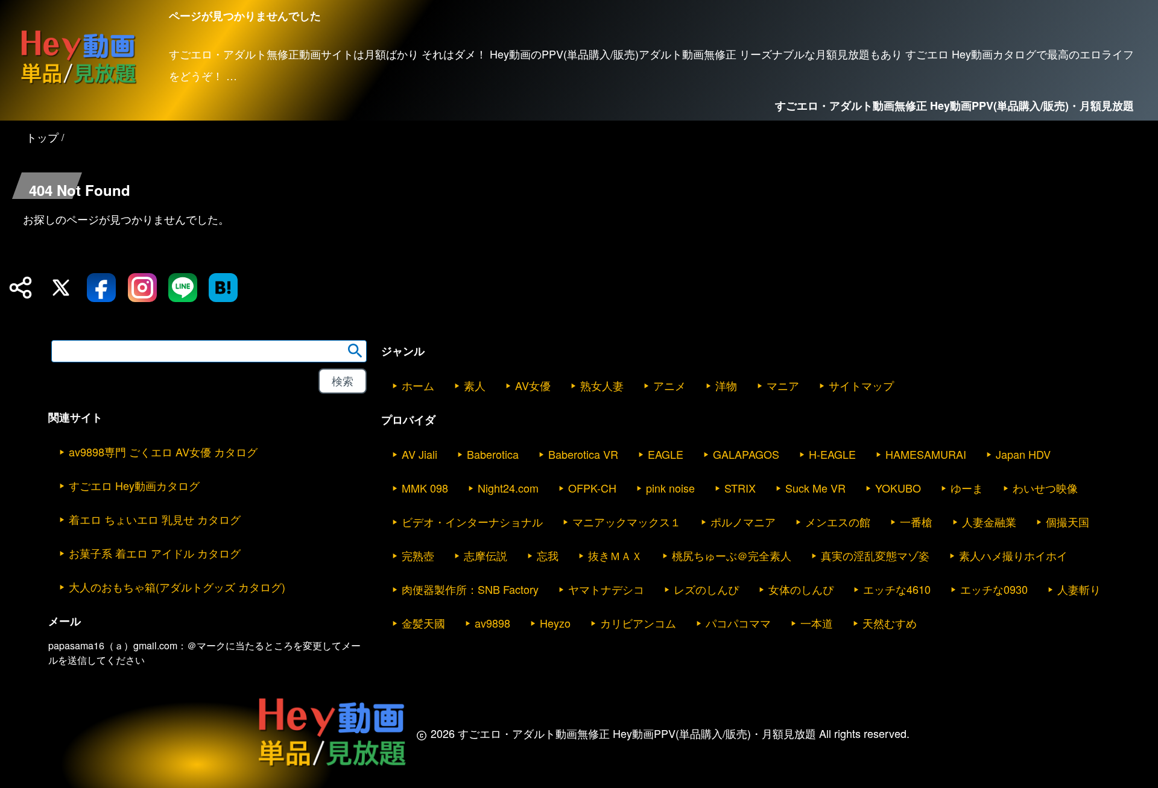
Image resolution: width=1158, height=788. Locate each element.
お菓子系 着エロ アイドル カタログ (155, 553)
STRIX (740, 488)
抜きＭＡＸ (615, 555)
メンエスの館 (837, 521)
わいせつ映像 (1045, 488)
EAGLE (665, 454)
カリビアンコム (638, 623)
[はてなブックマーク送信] (223, 287)
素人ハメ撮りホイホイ (1013, 555)
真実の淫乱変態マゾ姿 (875, 555)
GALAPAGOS (746, 454)
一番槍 (916, 521)
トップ (42, 137)
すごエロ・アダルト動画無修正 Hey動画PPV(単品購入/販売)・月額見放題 (954, 105)
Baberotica (493, 454)
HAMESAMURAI (925, 454)
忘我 (547, 555)
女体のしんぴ (801, 589)
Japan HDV (1023, 454)
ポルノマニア (743, 521)
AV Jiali (419, 454)
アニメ (669, 385)
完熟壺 (418, 555)
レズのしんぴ (706, 589)
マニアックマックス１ (626, 521)
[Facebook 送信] (101, 287)
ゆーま (967, 488)
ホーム (418, 385)
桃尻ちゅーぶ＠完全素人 (731, 555)
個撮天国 (1067, 521)
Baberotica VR (583, 454)
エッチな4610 (897, 589)
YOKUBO (898, 488)
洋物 (726, 385)
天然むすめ (889, 623)
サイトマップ (861, 385)
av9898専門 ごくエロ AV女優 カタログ (163, 451)
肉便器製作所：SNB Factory (470, 589)
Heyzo (555, 623)
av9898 (492, 623)
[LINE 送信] (182, 287)
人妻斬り (1079, 589)
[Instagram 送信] (142, 287)
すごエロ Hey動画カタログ (134, 485)
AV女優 (533, 385)
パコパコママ (738, 623)
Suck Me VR (815, 488)
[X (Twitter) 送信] (60, 287)
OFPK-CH (592, 488)
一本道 (816, 623)
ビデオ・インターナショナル (472, 521)
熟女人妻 (602, 385)
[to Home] (78, 83)
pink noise (670, 488)
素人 (475, 385)
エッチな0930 (994, 589)
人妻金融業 (989, 521)
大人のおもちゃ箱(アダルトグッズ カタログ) (177, 586)
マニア (783, 385)
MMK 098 (425, 488)
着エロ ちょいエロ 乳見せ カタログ (155, 519)
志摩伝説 (485, 555)
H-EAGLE (832, 454)
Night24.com (508, 488)
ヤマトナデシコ (606, 589)
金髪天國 (423, 623)
